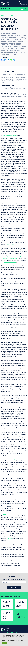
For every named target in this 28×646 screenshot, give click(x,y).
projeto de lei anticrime (11, 244)
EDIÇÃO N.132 (5, 9)
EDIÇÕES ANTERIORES (11, 596)
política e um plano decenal (9, 262)
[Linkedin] (8, 60)
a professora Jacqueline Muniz (13, 459)
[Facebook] (2, 60)
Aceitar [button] (4, 642)
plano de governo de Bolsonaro (10, 135)
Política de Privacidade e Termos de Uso (11, 639)
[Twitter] (5, 60)
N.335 (6, 615)
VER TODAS (20, 616)
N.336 (20, 603)
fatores (4, 514)
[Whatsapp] (11, 60)
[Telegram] (14, 60)
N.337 (7, 603)
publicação (9, 538)
